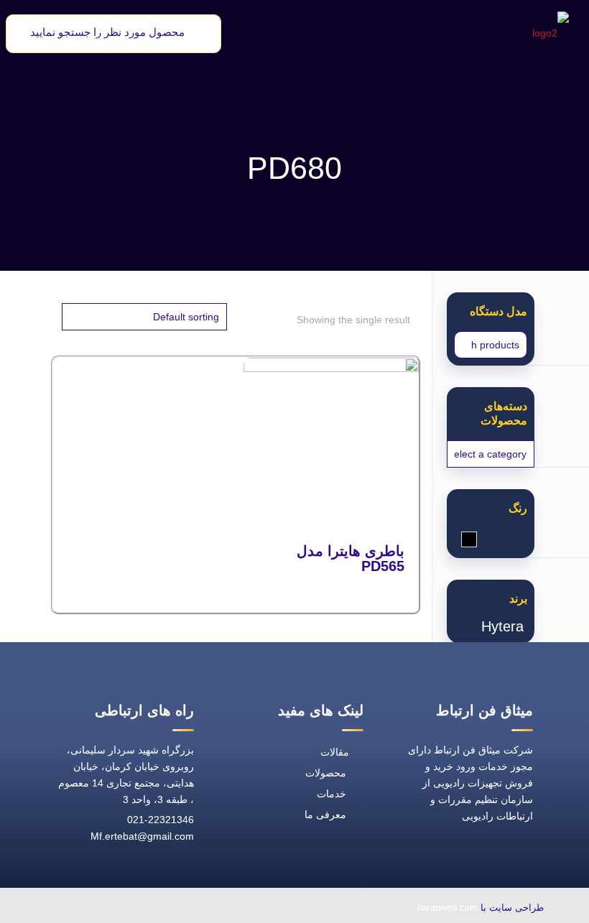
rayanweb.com (447, 907)
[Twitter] (170, 909)
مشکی (461, 539)
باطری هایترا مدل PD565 (350, 558)
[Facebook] (203, 909)
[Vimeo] (137, 909)
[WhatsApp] (236, 909)
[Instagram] (104, 909)
